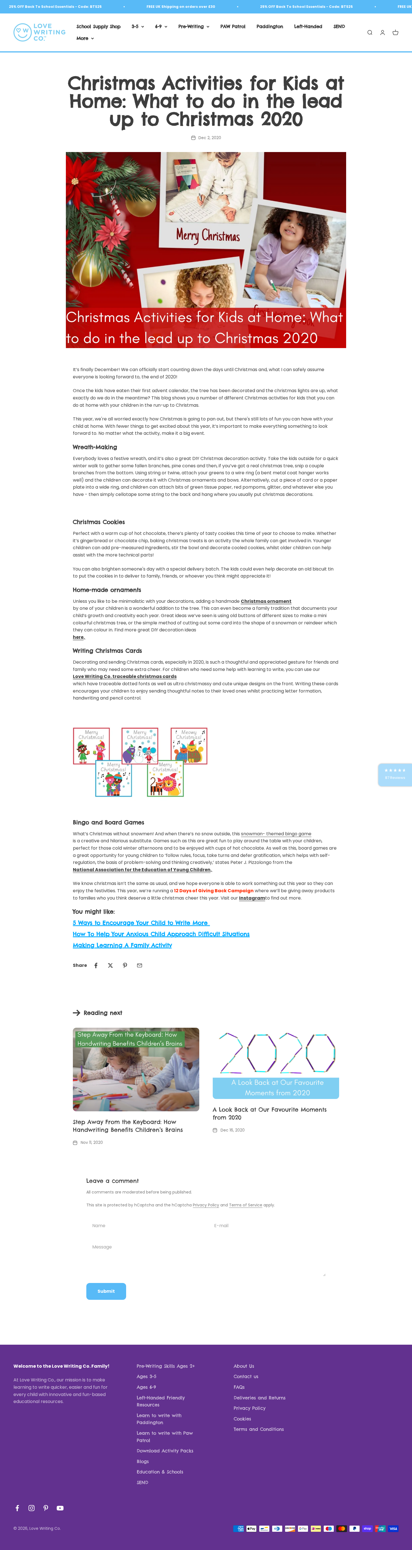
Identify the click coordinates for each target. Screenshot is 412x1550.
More (82, 38)
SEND (339, 26)
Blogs (143, 1461)
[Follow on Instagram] (31, 1508)
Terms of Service (245, 1205)
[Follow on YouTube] (60, 1508)
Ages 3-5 (146, 1376)
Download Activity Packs (165, 1451)
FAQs (239, 1387)
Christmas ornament (266, 601)
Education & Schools (160, 1472)
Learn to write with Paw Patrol (165, 1436)
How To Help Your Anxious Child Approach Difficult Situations (161, 933)
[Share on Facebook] (95, 965)
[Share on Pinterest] (125, 965)
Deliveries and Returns (260, 1397)
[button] (395, 775)
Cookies (242, 1419)
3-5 (135, 26)
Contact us (246, 1376)
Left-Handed (308, 26)
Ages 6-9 (146, 1387)
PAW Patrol (233, 26)
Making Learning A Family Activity (122, 945)
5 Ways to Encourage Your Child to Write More (141, 922)
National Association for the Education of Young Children (141, 869)
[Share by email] (139, 965)
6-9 (158, 26)
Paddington (270, 26)
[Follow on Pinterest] (46, 1508)
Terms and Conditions (259, 1429)
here (78, 637)
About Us (244, 1366)
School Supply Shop (99, 26)
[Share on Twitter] (110, 965)
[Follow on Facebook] (17, 1508)
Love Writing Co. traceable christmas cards (125, 676)
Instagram (252, 898)
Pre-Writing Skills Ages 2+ (166, 1366)
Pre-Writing (191, 26)
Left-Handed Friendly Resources (161, 1401)
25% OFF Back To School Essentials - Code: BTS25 (288, 6)
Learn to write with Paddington (159, 1419)
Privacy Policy (206, 1205)
